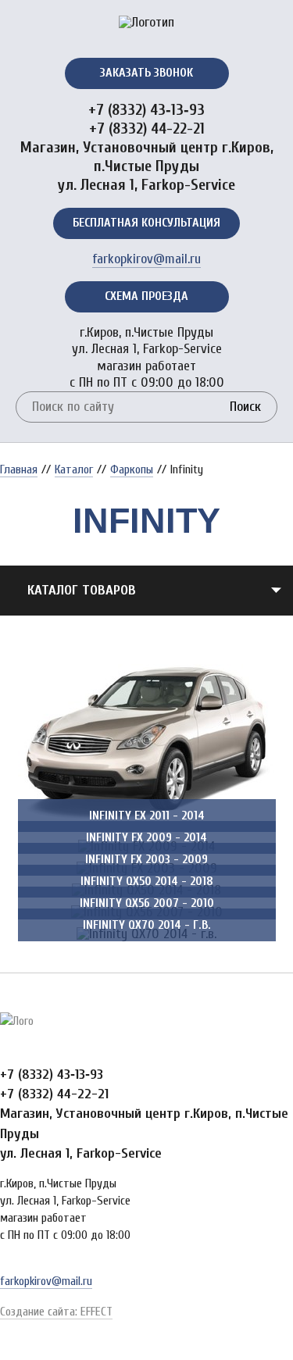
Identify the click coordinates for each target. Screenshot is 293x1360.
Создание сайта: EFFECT (56, 1312)
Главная (19, 469)
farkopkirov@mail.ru (146, 259)
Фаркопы (131, 469)
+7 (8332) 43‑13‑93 (146, 110)
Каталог (74, 469)
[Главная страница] (146, 27)
